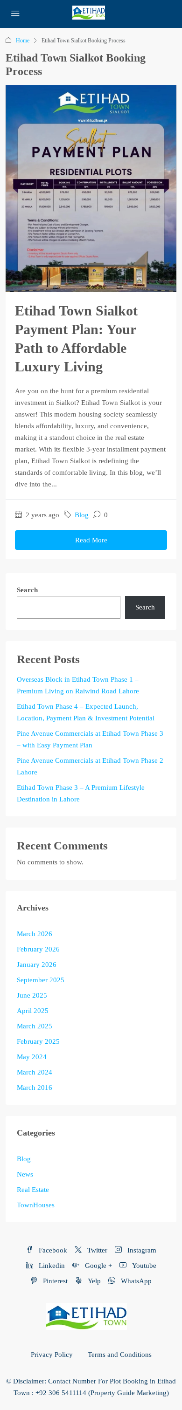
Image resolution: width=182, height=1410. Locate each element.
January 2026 (36, 964)
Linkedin (51, 1265)
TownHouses (36, 1205)
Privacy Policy (52, 1354)
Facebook (52, 1250)
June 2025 (32, 995)
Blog (82, 515)
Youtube (143, 1265)
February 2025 (38, 1041)
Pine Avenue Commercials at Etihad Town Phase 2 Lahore (90, 766)
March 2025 (34, 1026)
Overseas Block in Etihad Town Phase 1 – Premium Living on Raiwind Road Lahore (78, 685)
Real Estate (33, 1189)
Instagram (141, 1250)
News (25, 1174)
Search (27, 590)
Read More (91, 540)
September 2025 (40, 980)
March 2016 (34, 1087)
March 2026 (34, 934)
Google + (97, 1265)
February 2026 (38, 949)
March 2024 (34, 1072)
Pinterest (54, 1281)
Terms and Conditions (120, 1354)
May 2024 (32, 1057)
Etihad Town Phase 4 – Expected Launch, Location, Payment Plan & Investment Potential (85, 712)
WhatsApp (135, 1281)
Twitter (96, 1250)
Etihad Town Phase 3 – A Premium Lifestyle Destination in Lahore (81, 793)
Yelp (93, 1281)
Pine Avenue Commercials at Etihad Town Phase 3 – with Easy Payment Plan (90, 739)
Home (22, 40)
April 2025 (33, 1010)
